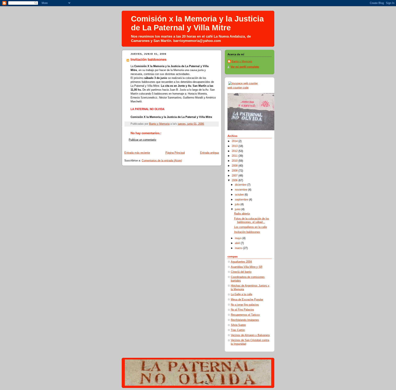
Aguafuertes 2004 (241, 261)
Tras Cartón (238, 330)
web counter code (238, 87)
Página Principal (175, 152)
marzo (239, 248)
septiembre (242, 199)
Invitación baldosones (247, 232)
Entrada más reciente (137, 152)
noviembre (241, 189)
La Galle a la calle (241, 294)
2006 (235, 180)
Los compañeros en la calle (250, 227)
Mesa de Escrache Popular (247, 299)
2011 (235, 155)
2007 (235, 175)
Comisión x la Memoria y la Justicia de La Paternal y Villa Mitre (197, 23)
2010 (235, 160)
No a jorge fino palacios (245, 304)
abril (238, 243)
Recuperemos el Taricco (245, 314)
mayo (238, 238)
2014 (235, 141)
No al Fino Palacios (242, 309)
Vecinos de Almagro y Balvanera (250, 335)
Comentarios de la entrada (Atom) (162, 160)
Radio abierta (242, 213)
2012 (235, 151)
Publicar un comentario (142, 139)
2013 (235, 146)
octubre (240, 194)
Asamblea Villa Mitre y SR (246, 267)
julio (237, 204)
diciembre (241, 184)
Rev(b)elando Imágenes (245, 320)
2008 (235, 170)
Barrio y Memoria (242, 61)
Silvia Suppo (238, 325)
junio (238, 209)
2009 (235, 165)
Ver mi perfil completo (245, 66)
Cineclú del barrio (241, 271)
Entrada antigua (209, 152)
